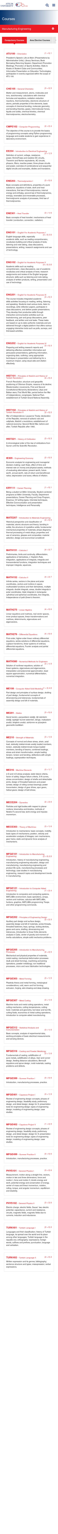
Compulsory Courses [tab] (14, 40)
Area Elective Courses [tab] (40, 40)
